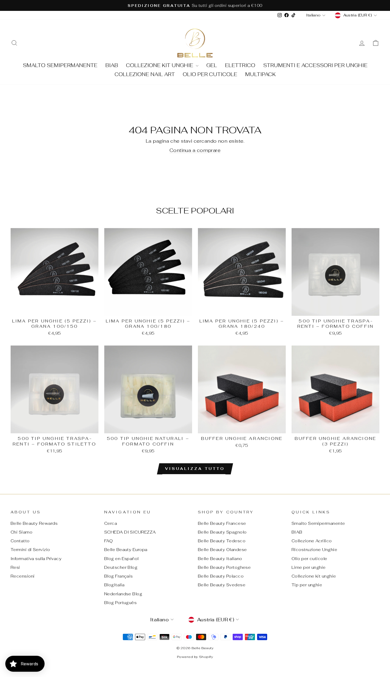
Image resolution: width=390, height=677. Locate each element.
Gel (211, 65)
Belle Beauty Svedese (221, 584)
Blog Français (118, 576)
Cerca (110, 523)
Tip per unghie (307, 584)
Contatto (20, 540)
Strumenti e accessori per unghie (315, 65)
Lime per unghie (309, 567)
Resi (15, 567)
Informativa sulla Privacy (36, 558)
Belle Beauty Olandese (222, 549)
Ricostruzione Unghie (314, 549)
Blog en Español (121, 558)
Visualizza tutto (195, 468)
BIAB (111, 65)
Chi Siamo (21, 532)
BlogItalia (114, 584)
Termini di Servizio (30, 549)
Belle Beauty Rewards (34, 523)
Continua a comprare (195, 150)
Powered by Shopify (195, 656)
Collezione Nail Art (145, 74)
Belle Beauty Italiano (220, 558)
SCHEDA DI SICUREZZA (130, 532)
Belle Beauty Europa (126, 549)
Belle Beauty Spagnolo (222, 532)
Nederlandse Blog (123, 593)
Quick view (54, 309)
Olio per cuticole (210, 74)
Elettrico (240, 65)
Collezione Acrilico (312, 540)
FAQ (108, 540)
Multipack (260, 74)
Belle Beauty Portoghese (224, 567)
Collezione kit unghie (160, 65)
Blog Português (120, 602)
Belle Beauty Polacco (221, 576)
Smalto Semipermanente (60, 65)
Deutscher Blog (120, 567)
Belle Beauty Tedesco (221, 540)
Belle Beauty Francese (222, 523)
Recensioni (23, 576)
